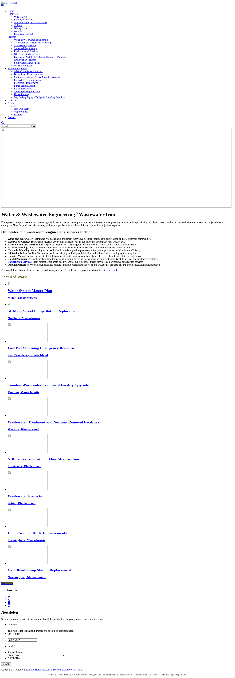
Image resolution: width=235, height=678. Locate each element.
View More (7, 583)
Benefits (18, 114)
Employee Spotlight (24, 34)
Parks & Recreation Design (28, 80)
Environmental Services (26, 51)
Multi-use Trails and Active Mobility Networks (37, 77)
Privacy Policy (75, 669)
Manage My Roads (23, 65)
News (11, 103)
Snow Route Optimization (27, 91)
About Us (13, 13)
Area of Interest (15, 652)
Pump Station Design (24, 85)
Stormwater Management (26, 62)
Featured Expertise (17, 68)
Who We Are (20, 16)
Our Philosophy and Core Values (30, 22)
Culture (18, 25)
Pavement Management (26, 82)
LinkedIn (12, 624)
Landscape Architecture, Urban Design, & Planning (40, 57)
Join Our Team (21, 108)
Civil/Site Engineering (25, 45)
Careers (11, 106)
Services (12, 36)
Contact (12, 117)
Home (11, 11)
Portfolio (12, 100)
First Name (14, 633)
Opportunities (21, 111)
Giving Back (20, 28)
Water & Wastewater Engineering (31, 39)
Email (11, 646)
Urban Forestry (21, 94)
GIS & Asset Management (27, 54)
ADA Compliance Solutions (28, 71)
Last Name (14, 640)
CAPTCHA (14, 658)
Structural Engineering (25, 48)
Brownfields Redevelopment (28, 74)
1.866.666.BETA (59, 669)
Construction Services (25, 59)
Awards (18, 31)
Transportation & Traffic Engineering (32, 42)
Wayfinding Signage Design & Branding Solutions (39, 97)
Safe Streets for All (23, 88)
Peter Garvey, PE (110, 270)
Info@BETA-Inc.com (39, 669)
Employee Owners (23, 19)
